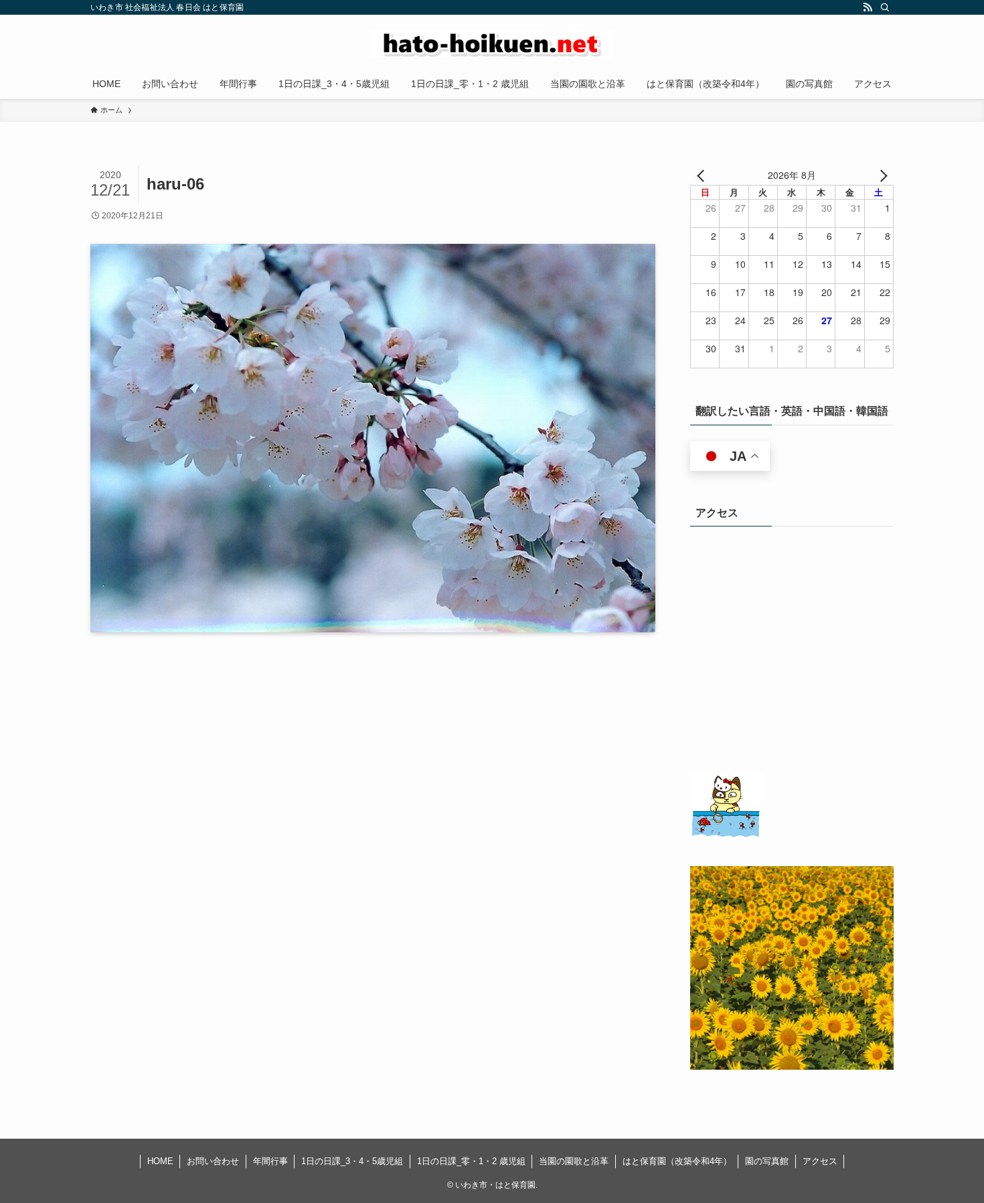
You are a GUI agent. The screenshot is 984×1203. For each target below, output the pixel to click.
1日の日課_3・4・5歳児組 (352, 1161)
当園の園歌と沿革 (573, 1161)
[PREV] (703, 174)
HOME (160, 1161)
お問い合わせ (213, 1161)
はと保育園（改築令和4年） (677, 1161)
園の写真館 (767, 1161)
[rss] (867, 7)
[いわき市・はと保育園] (492, 44)
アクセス (820, 1161)
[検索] (885, 7)
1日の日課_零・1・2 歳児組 (471, 1161)
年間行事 (270, 1161)
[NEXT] (881, 174)
